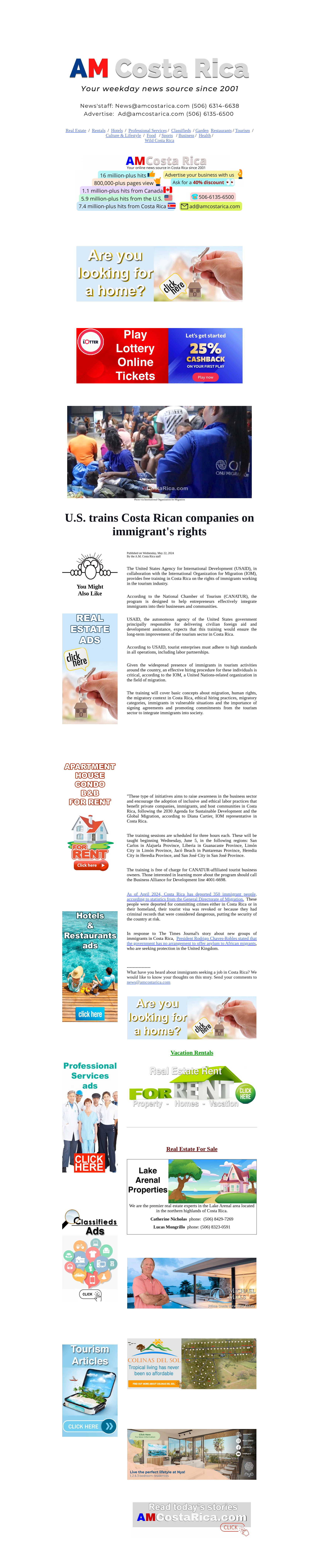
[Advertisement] (191, 750)
